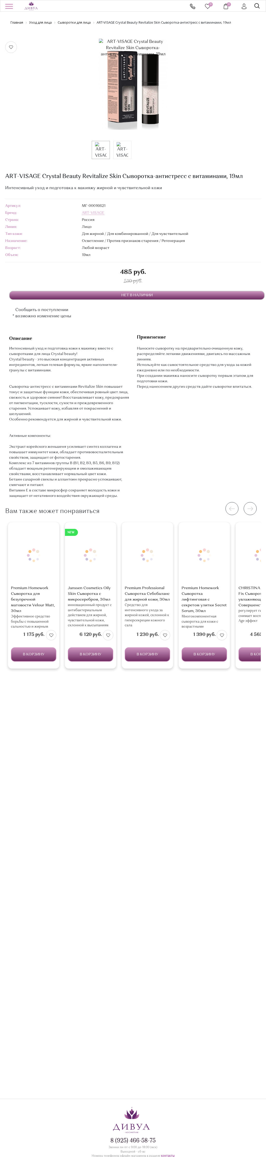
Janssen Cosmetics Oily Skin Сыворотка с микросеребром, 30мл (89, 594)
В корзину (33, 654)
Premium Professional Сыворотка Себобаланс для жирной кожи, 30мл (147, 594)
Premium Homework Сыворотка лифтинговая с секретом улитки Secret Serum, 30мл (204, 599)
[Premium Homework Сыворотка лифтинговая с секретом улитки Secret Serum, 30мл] (204, 555)
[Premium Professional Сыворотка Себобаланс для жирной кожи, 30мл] (147, 555)
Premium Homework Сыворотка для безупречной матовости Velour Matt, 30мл (33, 599)
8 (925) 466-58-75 (192, 6)
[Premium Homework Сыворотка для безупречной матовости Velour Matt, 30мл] (33, 555)
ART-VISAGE (93, 213)
